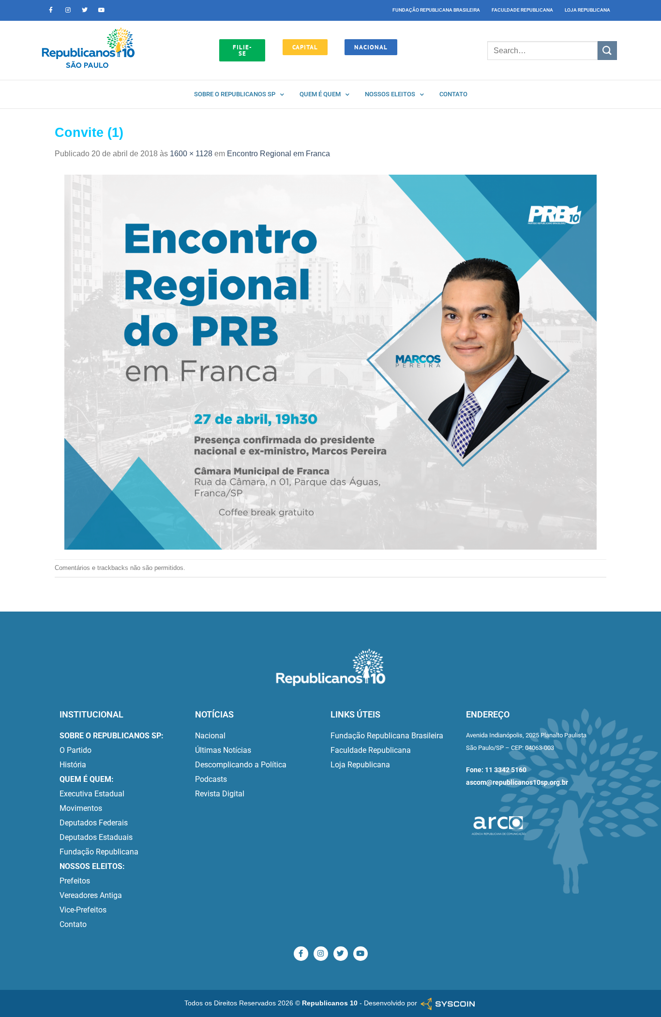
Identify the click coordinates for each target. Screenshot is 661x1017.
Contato (453, 94)
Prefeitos (75, 880)
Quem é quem (320, 94)
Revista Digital (219, 793)
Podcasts (211, 779)
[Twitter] (84, 10)
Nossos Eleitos (390, 94)
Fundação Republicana (99, 851)
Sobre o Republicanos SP (234, 94)
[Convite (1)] (330, 362)
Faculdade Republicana (522, 10)
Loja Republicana (587, 10)
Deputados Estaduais (96, 837)
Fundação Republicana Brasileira (436, 10)
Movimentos (81, 808)
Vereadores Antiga (91, 895)
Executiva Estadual (92, 793)
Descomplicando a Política (240, 764)
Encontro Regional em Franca (278, 154)
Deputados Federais (94, 822)
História (73, 764)
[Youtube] (101, 10)
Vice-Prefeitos (83, 909)
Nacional (210, 735)
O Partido (75, 750)
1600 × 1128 (191, 154)
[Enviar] (607, 50)
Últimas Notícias (223, 750)
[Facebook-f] (51, 10)
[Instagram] (68, 10)
